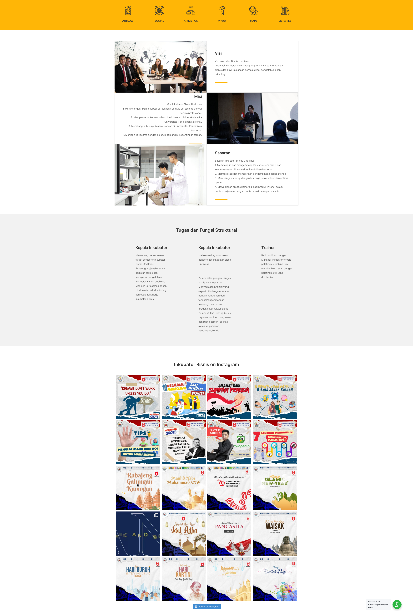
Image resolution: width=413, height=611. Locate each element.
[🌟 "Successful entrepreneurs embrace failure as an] (184, 442)
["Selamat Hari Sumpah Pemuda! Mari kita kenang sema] (229, 397)
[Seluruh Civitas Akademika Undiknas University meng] (184, 488)
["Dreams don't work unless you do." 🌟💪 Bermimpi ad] (138, 397)
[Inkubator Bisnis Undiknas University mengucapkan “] (138, 488)
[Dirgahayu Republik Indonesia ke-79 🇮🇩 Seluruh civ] (229, 488)
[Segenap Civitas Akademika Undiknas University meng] (184, 533)
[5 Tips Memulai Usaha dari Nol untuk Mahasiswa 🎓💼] (138, 442)
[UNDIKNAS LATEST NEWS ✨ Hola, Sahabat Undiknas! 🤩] (138, 533)
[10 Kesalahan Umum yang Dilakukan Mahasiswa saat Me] (184, 397)
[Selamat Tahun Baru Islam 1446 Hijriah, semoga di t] (275, 488)
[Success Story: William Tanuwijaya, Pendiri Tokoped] (229, 442)
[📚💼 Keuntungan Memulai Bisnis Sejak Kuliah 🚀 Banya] (275, 397)
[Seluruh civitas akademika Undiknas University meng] (229, 533)
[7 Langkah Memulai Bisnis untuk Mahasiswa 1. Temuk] (275, 442)
